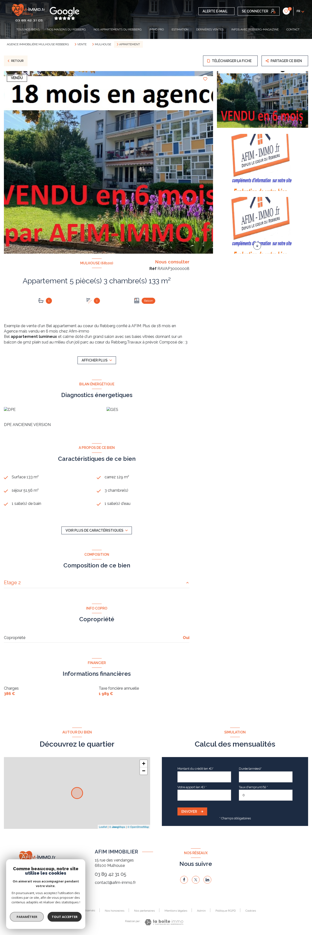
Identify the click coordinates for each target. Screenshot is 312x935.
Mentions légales (176, 910)
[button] (257, 246)
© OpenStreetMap (138, 827)
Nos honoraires (114, 910)
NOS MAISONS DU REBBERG (66, 29)
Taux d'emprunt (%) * (253, 787)
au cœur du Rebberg (108, 342)
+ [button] (143, 763)
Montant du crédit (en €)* (195, 768)
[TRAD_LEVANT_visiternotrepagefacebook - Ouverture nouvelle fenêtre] (184, 880)
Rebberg (107, 326)
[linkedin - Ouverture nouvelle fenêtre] (207, 880)
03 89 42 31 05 (110, 874)
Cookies (250, 910)
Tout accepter (65, 917)
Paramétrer (27, 917)
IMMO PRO (156, 29)
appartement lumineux (34, 336)
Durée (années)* (250, 768)
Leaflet (103, 827)
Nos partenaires (144, 910)
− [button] (143, 771)
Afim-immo (79, 331)
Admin (201, 910)
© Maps (117, 827)
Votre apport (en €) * (191, 787)
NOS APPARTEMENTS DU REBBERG (118, 29)
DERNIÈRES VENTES (210, 29)
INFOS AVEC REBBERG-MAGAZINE (255, 29)
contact (293, 29)
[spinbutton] (265, 795)
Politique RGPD (225, 910)
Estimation (180, 29)
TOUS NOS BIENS (27, 29)
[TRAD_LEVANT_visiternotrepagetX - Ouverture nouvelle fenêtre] (196, 880)
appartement (65, 326)
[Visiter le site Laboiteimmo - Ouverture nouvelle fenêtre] (164, 922)
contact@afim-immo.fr (115, 882)
